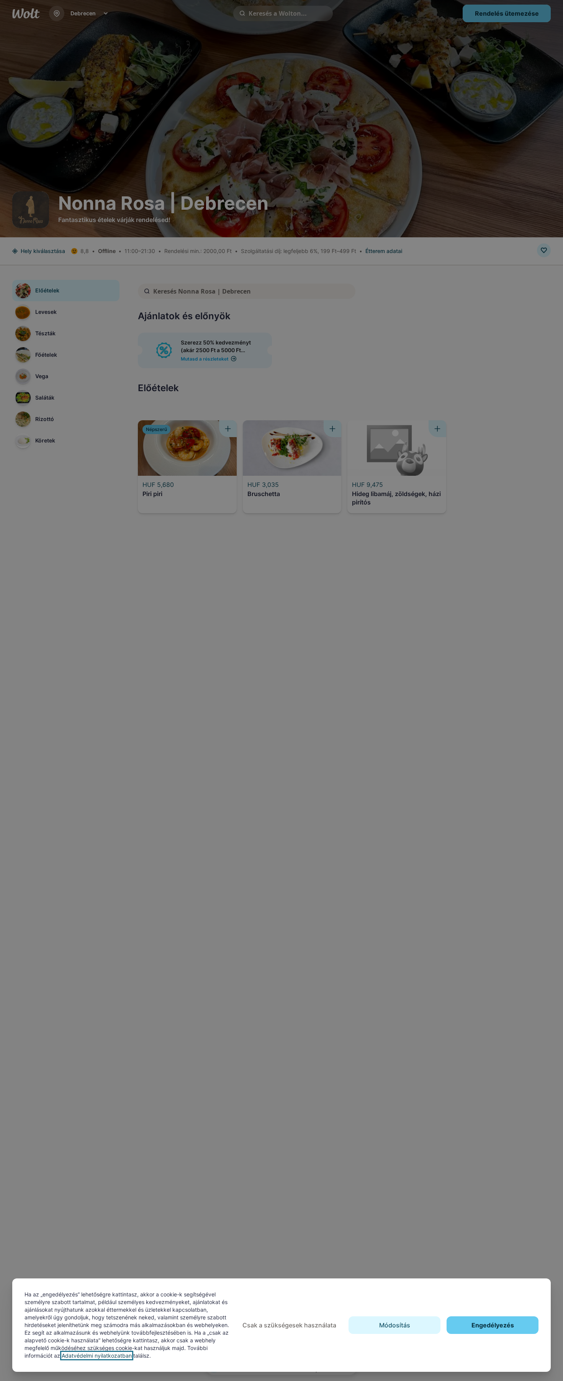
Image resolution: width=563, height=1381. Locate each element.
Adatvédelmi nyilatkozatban (97, 1355)
